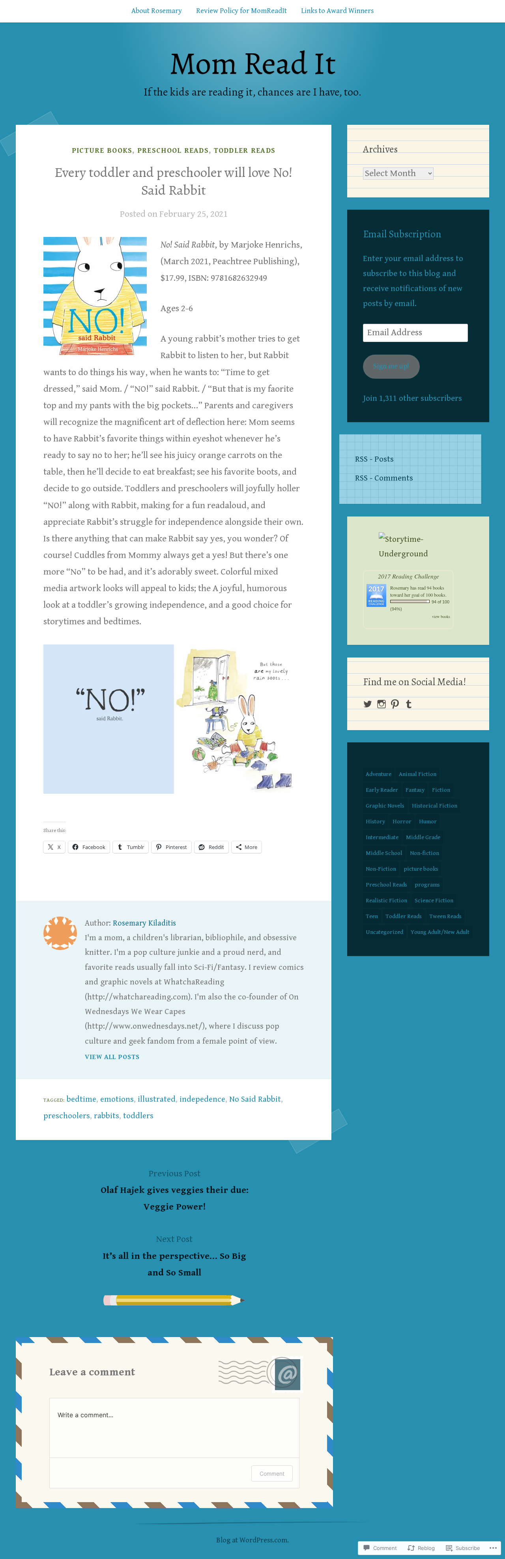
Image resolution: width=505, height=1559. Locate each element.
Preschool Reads (173, 151)
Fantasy (415, 790)
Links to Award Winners (337, 11)
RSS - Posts (374, 459)
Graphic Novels (385, 805)
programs (427, 884)
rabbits (106, 1116)
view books (441, 616)
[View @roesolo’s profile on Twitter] (367, 704)
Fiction (441, 790)
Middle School (384, 853)
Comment (272, 1473)
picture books (102, 151)
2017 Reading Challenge (408, 576)
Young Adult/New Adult (440, 932)
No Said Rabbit (255, 1099)
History (375, 821)
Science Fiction (434, 900)
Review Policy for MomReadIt (241, 11)
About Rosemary (156, 11)
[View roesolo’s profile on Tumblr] (408, 704)
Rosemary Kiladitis (144, 923)
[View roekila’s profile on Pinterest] (395, 704)
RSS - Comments (384, 478)
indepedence (202, 1099)
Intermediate (382, 837)
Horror (402, 821)
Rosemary (399, 587)
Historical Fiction (434, 805)
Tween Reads (445, 916)
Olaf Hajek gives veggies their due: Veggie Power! (175, 1190)
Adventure (378, 774)
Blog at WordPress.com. (252, 1540)
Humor (428, 821)
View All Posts (112, 1057)
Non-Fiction (381, 869)
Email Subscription (402, 234)
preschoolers (66, 1116)
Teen (372, 916)
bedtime (81, 1099)
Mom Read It (252, 63)
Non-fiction (424, 853)
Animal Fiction (417, 774)
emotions (117, 1099)
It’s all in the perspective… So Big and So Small (174, 1256)
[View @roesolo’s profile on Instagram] (381, 704)
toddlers (138, 1116)
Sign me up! (391, 366)
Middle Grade (423, 837)
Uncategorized (384, 932)
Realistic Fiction (386, 900)
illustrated (157, 1099)
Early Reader (382, 790)
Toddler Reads (245, 151)
